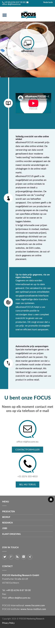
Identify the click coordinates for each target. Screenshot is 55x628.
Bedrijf (6, 517)
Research (7, 523)
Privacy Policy (8, 623)
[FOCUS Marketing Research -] (28, 14)
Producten (8, 511)
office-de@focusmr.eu (11, 4)
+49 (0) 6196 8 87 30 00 (14, 2)
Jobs (4, 528)
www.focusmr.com (35, 605)
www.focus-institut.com (33, 609)
